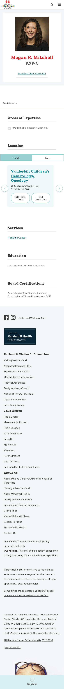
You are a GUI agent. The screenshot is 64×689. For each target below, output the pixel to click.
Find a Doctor (11, 416)
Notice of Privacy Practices (18, 394)
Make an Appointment (15, 422)
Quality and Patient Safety (18, 499)
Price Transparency (14, 405)
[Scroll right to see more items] (59, 188)
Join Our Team (11, 461)
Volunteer (9, 450)
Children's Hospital (7, 4)
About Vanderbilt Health (17, 494)
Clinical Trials (10, 510)
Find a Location (12, 428)
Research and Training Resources (21, 505)
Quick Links (8, 103)
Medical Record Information (18, 377)
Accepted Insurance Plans (18, 366)
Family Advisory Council (16, 388)
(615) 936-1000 (12, 647)
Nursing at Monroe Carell (17, 488)
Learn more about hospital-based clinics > (26, 595)
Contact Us (10, 533)
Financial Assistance (14, 382)
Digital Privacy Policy (15, 399)
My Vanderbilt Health (15, 527)
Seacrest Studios (13, 521)
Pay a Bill (8, 439)
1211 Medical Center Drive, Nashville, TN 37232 (28, 640)
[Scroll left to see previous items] (4, 188)
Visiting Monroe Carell (15, 360)
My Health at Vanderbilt (16, 371)
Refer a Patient (12, 455)
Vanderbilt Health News (16, 516)
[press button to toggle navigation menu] (59, 4)
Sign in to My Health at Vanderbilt (21, 467)
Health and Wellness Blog (31, 317)
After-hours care (13, 433)
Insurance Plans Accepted (32, 73)
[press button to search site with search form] (52, 4)
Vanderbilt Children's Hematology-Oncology (30, 176)
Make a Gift (10, 444)
